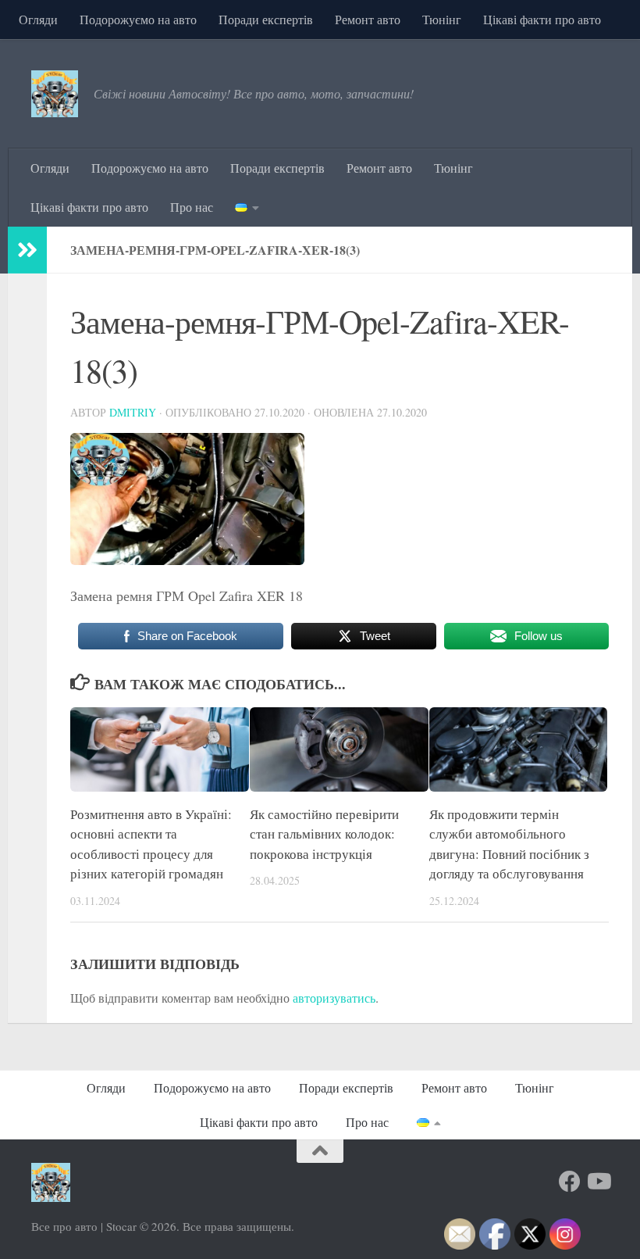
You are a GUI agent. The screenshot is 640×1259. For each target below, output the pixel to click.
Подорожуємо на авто (138, 19)
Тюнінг (441, 19)
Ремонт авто (367, 19)
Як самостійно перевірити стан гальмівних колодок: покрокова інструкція (324, 834)
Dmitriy (132, 412)
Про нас (191, 207)
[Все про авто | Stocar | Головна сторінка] (54, 93)
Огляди (38, 19)
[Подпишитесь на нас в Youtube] (598, 1182)
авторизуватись (334, 997)
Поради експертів (266, 19)
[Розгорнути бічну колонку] (27, 250)
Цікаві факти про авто (542, 19)
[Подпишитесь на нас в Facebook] (570, 1182)
